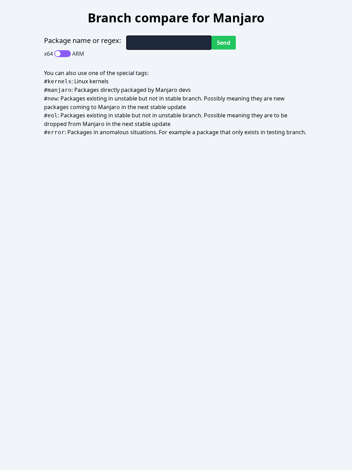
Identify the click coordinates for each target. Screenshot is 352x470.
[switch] (62, 53)
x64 (48, 53)
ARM (78, 53)
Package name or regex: (82, 40)
